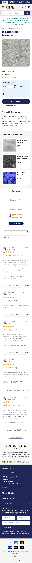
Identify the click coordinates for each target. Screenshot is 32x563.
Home (3, 28)
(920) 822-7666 (8, 473)
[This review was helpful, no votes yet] (23, 285)
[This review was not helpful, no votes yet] (27, 390)
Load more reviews (16, 437)
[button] (5, 2)
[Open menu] (3, 7)
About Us (5, 488)
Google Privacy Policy (8, 533)
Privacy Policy (16, 560)
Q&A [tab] (20, 200)
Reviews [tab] (13, 200)
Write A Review (16, 223)
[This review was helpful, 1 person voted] (23, 315)
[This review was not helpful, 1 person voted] (27, 315)
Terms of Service (21, 533)
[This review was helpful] (23, 430)
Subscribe (7, 527)
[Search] (27, 13)
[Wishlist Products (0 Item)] (25, 7)
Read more (7, 272)
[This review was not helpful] (27, 285)
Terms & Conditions (16, 557)
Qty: (4, 86)
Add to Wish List (10, 106)
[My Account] (22, 7)
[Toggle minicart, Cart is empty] (28, 7)
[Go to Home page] (11, 7)
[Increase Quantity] (15, 85)
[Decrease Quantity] (15, 87)
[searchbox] (14, 232)
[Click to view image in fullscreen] (16, 53)
